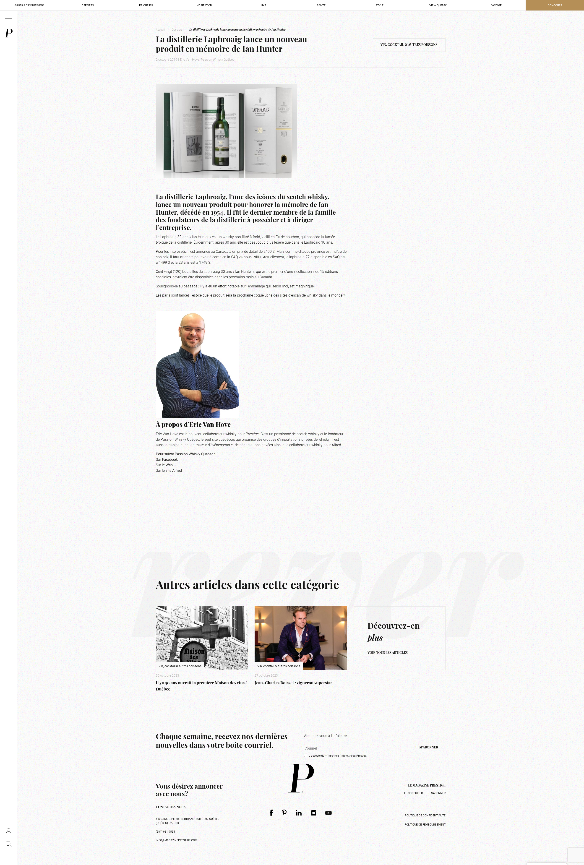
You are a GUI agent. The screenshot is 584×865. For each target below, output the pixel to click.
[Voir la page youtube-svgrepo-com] (328, 812)
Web (169, 464)
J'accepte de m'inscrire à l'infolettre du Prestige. (338, 755)
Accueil (160, 29)
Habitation (204, 5)
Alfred (177, 470)
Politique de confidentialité (425, 815)
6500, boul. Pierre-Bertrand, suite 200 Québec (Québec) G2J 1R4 (187, 821)
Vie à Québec (438, 5)
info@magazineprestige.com (176, 840)
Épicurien (146, 5)
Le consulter (413, 793)
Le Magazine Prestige (427, 785)
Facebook (170, 459)
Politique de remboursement (425, 824)
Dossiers (177, 29)
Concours (555, 5)
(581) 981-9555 (165, 831)
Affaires (88, 5)
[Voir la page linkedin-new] (299, 813)
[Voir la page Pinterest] (284, 813)
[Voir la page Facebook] (271, 813)
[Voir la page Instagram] (313, 813)
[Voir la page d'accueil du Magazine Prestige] (301, 778)
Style (379, 5)
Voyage (496, 5)
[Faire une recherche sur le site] (8, 844)
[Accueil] (9, 33)
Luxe (263, 5)
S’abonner (438, 793)
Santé (321, 5)
